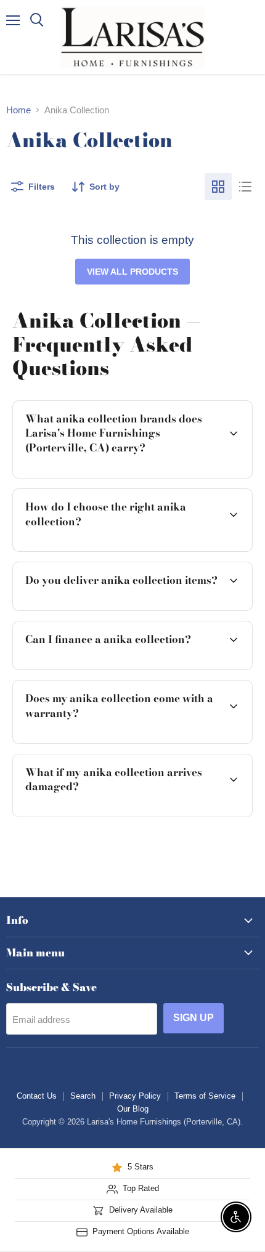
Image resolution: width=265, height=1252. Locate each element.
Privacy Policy (135, 1096)
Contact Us (37, 1096)
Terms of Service (204, 1096)
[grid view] (218, 186)
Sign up (193, 1017)
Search (83, 1096)
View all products (132, 272)
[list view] (245, 186)
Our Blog (133, 1108)
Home (18, 110)
